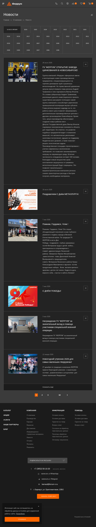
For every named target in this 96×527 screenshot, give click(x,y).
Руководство (31, 418)
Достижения (31, 428)
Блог (6, 429)
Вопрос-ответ (57, 425)
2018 (18, 36)
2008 (28, 43)
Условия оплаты (58, 415)
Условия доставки (58, 418)
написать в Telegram (50, 479)
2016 (38, 36)
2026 (25, 29)
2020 (84, 29)
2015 (48, 36)
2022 (65, 29)
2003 (77, 43)
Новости (30, 437)
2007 (38, 43)
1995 (57, 50)
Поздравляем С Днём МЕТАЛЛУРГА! (60, 194)
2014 (57, 36)
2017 (28, 36)
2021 (75, 29)
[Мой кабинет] (67, 4)
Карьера (30, 422)
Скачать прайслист (48, 496)
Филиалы (30, 444)
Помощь (79, 410)
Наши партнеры (11, 425)
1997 (38, 50)
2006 (48, 43)
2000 (8, 50)
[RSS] (92, 15)
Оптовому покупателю (60, 440)
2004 (67, 43)
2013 (67, 36)
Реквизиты (30, 447)
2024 (45, 29)
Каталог (7, 410)
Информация (58, 410)
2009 (18, 43)
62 (60, 395)
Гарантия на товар (58, 422)
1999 (18, 50)
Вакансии (30, 425)
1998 (28, 50)
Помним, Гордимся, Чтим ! (55, 224)
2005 (57, 43)
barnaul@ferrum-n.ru (50, 484)
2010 (8, 43)
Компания (31, 410)
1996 (48, 50)
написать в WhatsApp (49, 474)
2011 (87, 36)
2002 (87, 43)
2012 (77, 36)
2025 (35, 29)
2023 (55, 29)
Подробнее (20, 514)
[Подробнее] (85, 64)
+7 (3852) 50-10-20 (42, 469)
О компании (31, 415)
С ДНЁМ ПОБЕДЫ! (51, 291)
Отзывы (29, 441)
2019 (8, 36)
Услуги (7, 420)
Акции (6, 415)
